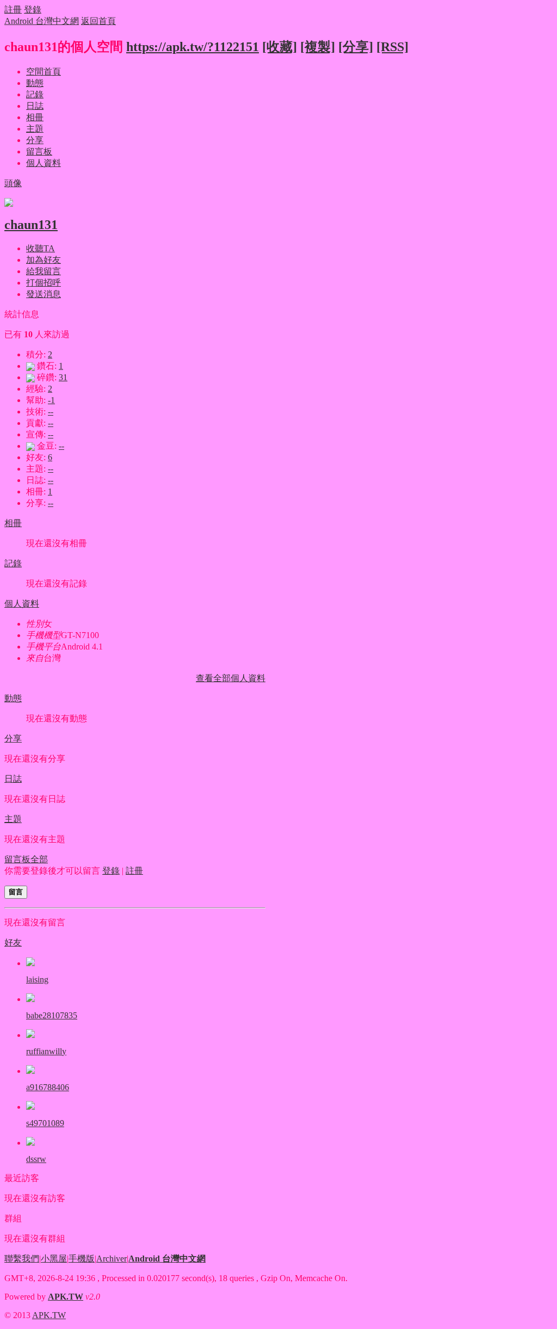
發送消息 (43, 294)
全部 (39, 859)
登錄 (32, 9)
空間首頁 (43, 71)
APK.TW (65, 1296)
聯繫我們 (21, 1258)
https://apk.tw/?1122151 (192, 47)
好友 (13, 942)
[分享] (355, 47)
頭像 (13, 183)
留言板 (39, 151)
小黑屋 (54, 1258)
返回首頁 (98, 21)
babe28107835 (51, 1015)
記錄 (35, 94)
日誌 (35, 105)
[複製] (317, 47)
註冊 (13, 9)
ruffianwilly (46, 1051)
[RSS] (392, 47)
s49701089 (45, 1123)
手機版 (82, 1258)
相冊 (35, 117)
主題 (35, 128)
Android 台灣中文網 (41, 21)
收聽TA (40, 248)
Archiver (111, 1258)
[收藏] (279, 47)
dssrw (36, 1159)
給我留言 (43, 271)
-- (50, 411)
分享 (35, 140)
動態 (35, 83)
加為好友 (43, 259)
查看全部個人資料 (230, 678)
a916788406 (47, 1087)
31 (63, 377)
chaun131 (31, 225)
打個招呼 (43, 282)
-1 (51, 400)
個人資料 (43, 163)
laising (37, 979)
